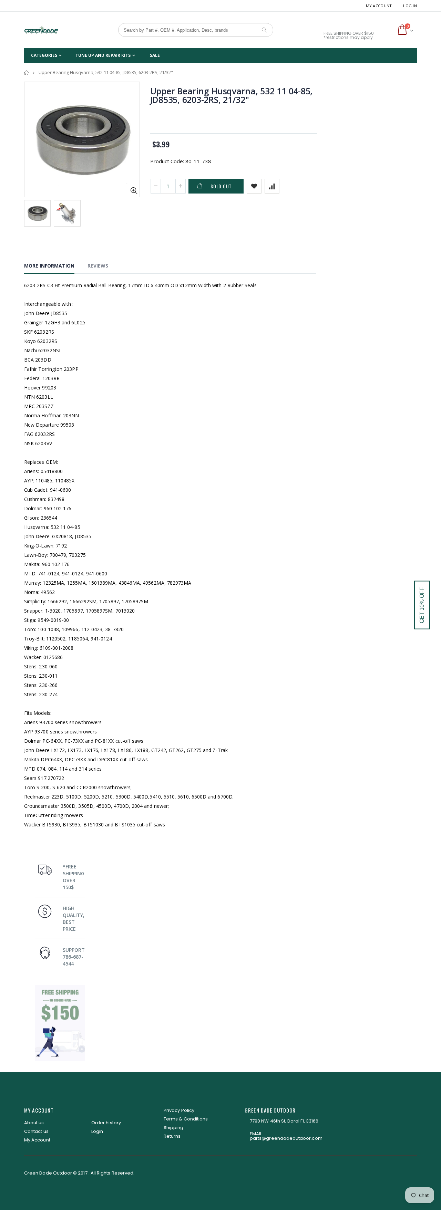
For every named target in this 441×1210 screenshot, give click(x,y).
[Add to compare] (272, 186)
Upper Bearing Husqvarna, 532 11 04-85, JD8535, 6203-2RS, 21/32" (231, 95)
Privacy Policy (179, 1110)
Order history (106, 1122)
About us (34, 1122)
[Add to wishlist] (254, 186)
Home (26, 72)
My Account (379, 5)
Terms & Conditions (186, 1119)
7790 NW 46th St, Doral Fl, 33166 (284, 1121)
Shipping (174, 1127)
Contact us (36, 1131)
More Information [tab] (49, 265)
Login (97, 1131)
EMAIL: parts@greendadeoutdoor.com (286, 1135)
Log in (410, 5)
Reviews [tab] (98, 265)
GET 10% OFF (422, 605)
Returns (172, 1136)
